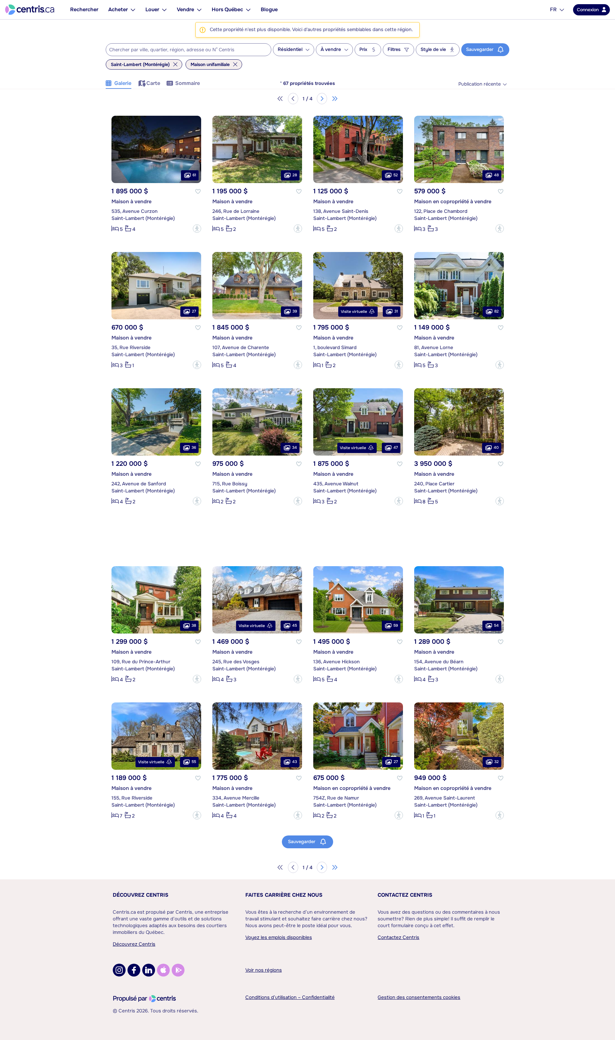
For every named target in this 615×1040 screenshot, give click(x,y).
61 (194, 175)
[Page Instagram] (119, 970)
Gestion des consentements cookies (419, 997)
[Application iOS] (163, 970)
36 (194, 447)
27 (194, 311)
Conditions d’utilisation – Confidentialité (290, 997)
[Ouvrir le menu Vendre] (199, 9)
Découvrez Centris (140, 895)
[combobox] (188, 49)
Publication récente (479, 84)
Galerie (122, 83)
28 (294, 175)
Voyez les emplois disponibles (278, 937)
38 (194, 625)
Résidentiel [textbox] (290, 49)
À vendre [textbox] (331, 49)
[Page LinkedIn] (148, 970)
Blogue (269, 9)
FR (553, 9)
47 (395, 447)
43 (294, 761)
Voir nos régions (263, 970)
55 (194, 761)
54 (496, 625)
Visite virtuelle (354, 311)
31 (396, 311)
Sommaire (187, 83)
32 (496, 761)
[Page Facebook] (133, 970)
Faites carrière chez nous (284, 895)
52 (395, 175)
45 (294, 625)
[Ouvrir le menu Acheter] (132, 9)
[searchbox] (184, 50)
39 (294, 311)
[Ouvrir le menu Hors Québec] (248, 9)
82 (496, 311)
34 (294, 447)
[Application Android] (178, 970)
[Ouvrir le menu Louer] (164, 9)
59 (395, 625)
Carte (153, 83)
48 (496, 175)
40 (496, 447)
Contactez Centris (405, 895)
